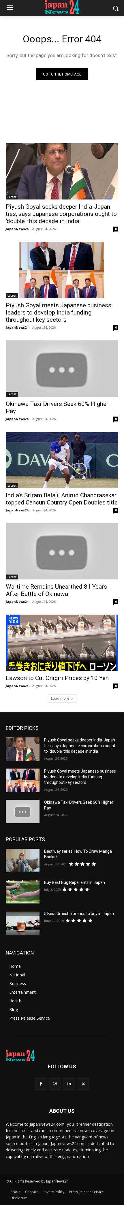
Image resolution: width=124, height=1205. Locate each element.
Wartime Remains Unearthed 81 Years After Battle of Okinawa (56, 590)
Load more (60, 698)
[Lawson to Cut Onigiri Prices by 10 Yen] (62, 643)
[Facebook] (40, 1083)
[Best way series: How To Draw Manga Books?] (23, 860)
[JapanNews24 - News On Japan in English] (62, 7)
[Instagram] (55, 1083)
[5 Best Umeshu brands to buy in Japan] (23, 923)
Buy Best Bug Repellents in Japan (74, 882)
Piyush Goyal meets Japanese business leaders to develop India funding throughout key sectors (58, 312)
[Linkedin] (69, 1083)
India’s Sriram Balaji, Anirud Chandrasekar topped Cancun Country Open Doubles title (62, 499)
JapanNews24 (17, 229)
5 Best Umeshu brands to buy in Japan (79, 913)
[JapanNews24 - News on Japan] (62, 1055)
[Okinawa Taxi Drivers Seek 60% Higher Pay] (62, 368)
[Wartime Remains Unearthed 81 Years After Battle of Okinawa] (62, 551)
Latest (11, 197)
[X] (83, 1083)
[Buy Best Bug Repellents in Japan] (23, 891)
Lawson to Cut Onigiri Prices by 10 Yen (57, 678)
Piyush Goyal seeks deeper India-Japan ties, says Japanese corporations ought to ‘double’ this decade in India (61, 214)
